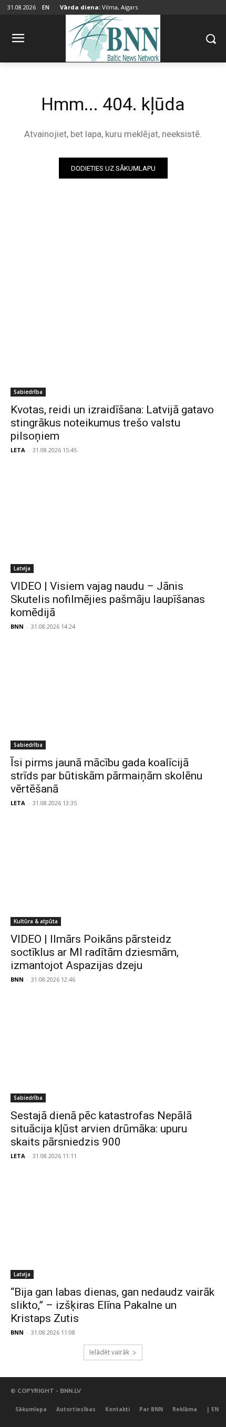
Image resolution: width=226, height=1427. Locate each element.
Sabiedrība (28, 391)
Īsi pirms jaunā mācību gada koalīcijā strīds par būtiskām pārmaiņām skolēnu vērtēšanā (106, 775)
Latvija (22, 568)
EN (45, 7)
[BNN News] (113, 37)
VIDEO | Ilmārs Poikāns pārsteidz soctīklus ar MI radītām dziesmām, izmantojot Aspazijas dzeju (95, 952)
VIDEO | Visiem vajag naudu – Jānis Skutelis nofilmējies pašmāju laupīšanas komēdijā (108, 599)
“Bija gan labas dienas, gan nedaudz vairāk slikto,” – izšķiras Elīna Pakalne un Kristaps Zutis (112, 1305)
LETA (18, 450)
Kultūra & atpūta (36, 921)
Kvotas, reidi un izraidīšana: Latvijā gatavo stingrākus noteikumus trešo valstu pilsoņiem (112, 422)
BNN (17, 626)
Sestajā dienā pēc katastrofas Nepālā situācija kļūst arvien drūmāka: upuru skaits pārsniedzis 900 (101, 1128)
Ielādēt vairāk (109, 1352)
